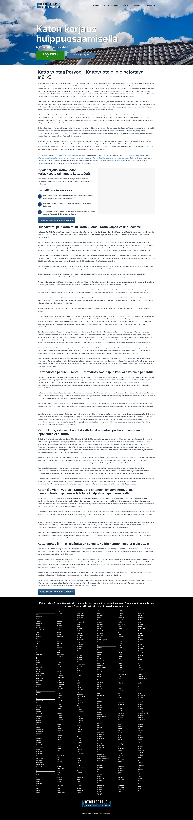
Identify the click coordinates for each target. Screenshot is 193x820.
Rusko (119, 679)
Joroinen (59, 630)
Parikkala (100, 710)
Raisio (119, 639)
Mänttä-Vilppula (102, 640)
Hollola (38, 749)
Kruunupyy (80, 633)
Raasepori (121, 637)
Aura (37, 643)
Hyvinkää (39, 760)
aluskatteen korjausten (67, 155)
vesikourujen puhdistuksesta (111, 158)
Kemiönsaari (60, 733)
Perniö (99, 725)
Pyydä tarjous (50, 55)
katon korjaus (107, 155)
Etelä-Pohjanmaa (41, 676)
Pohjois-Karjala (101, 756)
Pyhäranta (121, 618)
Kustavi (79, 653)
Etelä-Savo (39, 678)
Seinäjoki (120, 717)
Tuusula (140, 651)
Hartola (38, 723)
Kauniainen (60, 720)
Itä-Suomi (59, 613)
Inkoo (38, 790)
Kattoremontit (114, 5)
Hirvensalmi (39, 747)
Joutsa (59, 632)
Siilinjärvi (120, 728)
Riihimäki (120, 661)
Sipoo (119, 735)
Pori (98, 770)
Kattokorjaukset (98, 5)
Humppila (39, 756)
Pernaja (99, 723)
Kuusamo (80, 655)
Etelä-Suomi (40, 680)
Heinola (38, 736)
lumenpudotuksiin (127, 158)
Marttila (79, 779)
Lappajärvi (80, 694)
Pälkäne (120, 626)
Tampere (120, 794)
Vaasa (140, 691)
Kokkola (59, 788)
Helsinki (38, 740)
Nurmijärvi (100, 672)
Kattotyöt (127, 5)
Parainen (100, 708)
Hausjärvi (39, 734)
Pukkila (99, 781)
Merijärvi (79, 786)
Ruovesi (120, 676)
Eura (37, 682)
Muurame (100, 626)
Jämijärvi (59, 650)
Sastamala (121, 702)
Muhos (99, 618)
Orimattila (100, 684)
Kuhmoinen (80, 640)
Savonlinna (121, 711)
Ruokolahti (121, 672)
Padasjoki (100, 701)
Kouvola (79, 629)
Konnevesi (80, 611)
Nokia (99, 659)
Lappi (78, 698)
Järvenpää (60, 656)
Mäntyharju (100, 642)
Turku (139, 642)
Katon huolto (96, 158)
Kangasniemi (60, 680)
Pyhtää (99, 792)
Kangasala (60, 675)
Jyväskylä (60, 648)
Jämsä (59, 652)
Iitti (37, 777)
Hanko (38, 718)
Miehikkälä (80, 793)
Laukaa (79, 705)
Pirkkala (99, 750)
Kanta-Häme (60, 689)
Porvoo (99, 774)
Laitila (79, 685)
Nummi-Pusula (101, 668)
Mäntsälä (100, 635)
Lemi (78, 714)
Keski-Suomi (60, 744)
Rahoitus (137, 5)
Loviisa (79, 747)
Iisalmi (38, 775)
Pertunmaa (100, 730)
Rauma (120, 648)
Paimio (99, 703)
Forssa (38, 695)
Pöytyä (120, 629)
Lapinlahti (80, 692)
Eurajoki (38, 685)
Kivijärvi (59, 782)
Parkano (99, 712)
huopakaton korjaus (118, 161)
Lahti (78, 681)
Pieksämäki (100, 734)
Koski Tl (79, 624)
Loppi (78, 745)
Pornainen (100, 772)
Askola (38, 641)
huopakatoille (67, 163)
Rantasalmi (121, 641)
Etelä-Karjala (40, 674)
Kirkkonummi (60, 768)
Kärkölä (79, 671)
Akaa (37, 614)
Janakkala (60, 623)
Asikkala (38, 637)
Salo (119, 695)
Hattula (38, 725)
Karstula (59, 706)
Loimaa (79, 740)
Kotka (79, 626)
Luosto (79, 756)
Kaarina (59, 662)
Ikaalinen (39, 779)
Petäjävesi (100, 732)
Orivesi (99, 689)
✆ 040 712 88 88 (81, 55)
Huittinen (39, 754)
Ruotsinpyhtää (122, 674)
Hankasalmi (39, 716)
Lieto (78, 727)
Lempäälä (80, 718)
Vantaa (140, 706)
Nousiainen (100, 663)
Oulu (98, 693)
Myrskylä (100, 633)
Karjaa (58, 702)
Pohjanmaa (100, 754)
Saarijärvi (120, 689)
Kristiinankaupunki (82, 631)
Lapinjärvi (80, 690)
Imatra (38, 786)
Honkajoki (39, 751)
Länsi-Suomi (80, 767)
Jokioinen (59, 628)
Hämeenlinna (40, 767)
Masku (79, 782)
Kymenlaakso (81, 664)
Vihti (139, 733)
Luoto (79, 758)
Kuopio (79, 642)
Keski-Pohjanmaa (62, 742)
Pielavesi (100, 736)
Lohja (78, 736)
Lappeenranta (81, 696)
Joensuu (59, 626)
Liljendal (79, 729)
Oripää (99, 686)
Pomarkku (100, 767)
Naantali (99, 648)
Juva (58, 645)
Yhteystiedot (149, 5)
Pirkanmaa (100, 747)
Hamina (38, 712)
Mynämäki (100, 631)
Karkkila (59, 704)
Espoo (38, 671)
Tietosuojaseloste (105, 814)
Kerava (59, 737)
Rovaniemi (121, 670)
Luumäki (79, 760)
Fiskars (38, 693)
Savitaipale (121, 709)
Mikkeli (99, 613)
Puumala (99, 789)
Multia (99, 620)
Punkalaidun (101, 785)
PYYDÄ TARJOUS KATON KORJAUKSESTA (56, 220)
